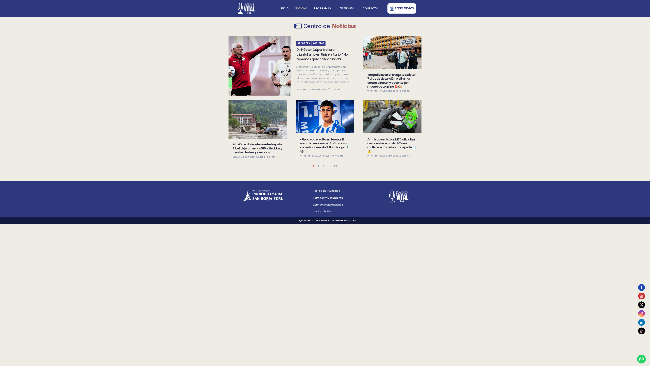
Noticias (301, 8)
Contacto (370, 8)
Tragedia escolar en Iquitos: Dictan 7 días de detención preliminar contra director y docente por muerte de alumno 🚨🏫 (391, 81)
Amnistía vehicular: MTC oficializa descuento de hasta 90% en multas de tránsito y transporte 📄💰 (391, 145)
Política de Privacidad (326, 190)
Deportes (303, 43)
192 (335, 166)
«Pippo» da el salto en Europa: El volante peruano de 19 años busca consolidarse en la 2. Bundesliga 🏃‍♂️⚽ (324, 145)
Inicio (284, 8)
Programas (322, 8)
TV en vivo (346, 8)
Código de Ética (323, 211)
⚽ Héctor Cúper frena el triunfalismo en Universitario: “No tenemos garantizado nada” (322, 54)
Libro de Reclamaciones (328, 204)
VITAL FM (301, 89)
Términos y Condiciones (328, 197)
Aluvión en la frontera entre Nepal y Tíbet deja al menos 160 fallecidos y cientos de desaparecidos (257, 148)
